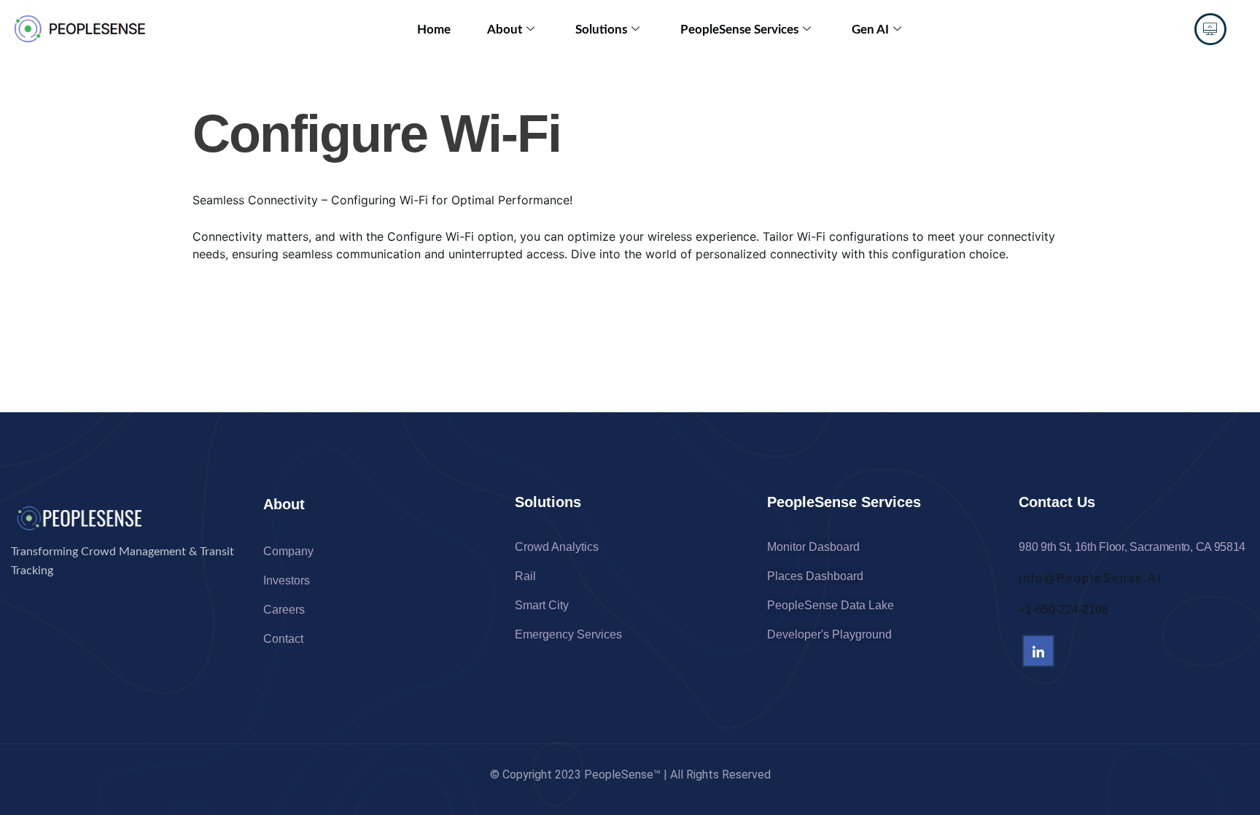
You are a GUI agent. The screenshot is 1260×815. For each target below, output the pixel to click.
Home (434, 29)
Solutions (601, 29)
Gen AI (870, 29)
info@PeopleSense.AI (1090, 578)
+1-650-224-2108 (1063, 609)
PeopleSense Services (739, 29)
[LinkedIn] (1038, 651)
